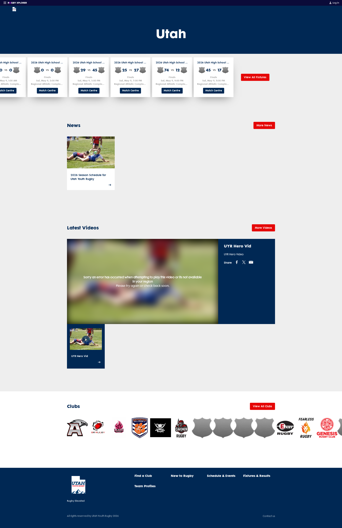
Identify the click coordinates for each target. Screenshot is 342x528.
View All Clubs (262, 406)
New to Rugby (182, 476)
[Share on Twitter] (244, 262)
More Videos (263, 227)
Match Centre (47, 90)
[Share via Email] (251, 262)
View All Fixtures (255, 77)
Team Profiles (145, 486)
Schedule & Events (221, 476)
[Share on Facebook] (237, 262)
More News (264, 125)
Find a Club (143, 476)
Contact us (269, 516)
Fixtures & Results (256, 476)
